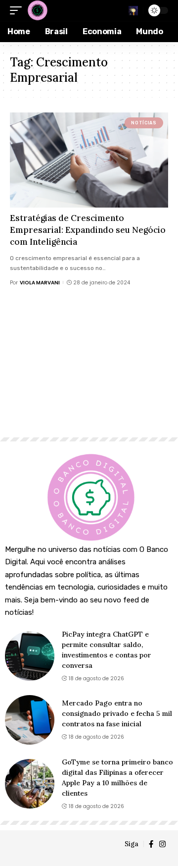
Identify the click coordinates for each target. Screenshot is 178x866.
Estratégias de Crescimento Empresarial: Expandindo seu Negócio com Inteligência (88, 230)
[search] (133, 10)
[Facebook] (151, 844)
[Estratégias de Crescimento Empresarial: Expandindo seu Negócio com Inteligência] (89, 160)
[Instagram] (162, 844)
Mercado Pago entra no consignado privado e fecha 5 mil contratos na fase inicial (117, 713)
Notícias (143, 122)
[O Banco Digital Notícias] (37, 10)
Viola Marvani (40, 282)
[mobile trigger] (18, 10)
